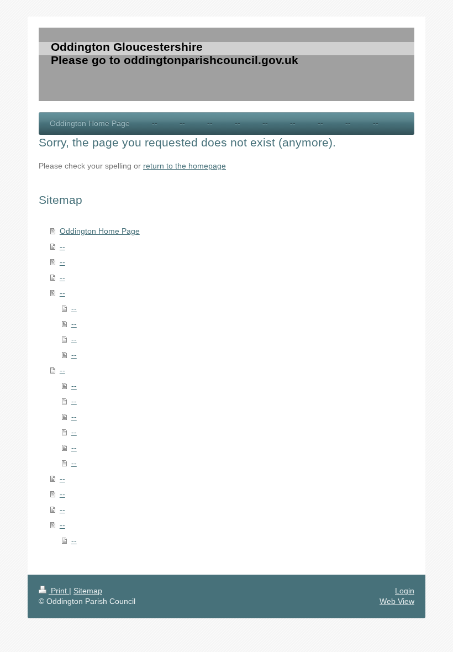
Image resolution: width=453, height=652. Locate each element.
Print (59, 590)
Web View (397, 601)
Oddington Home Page (100, 231)
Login (404, 590)
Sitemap (87, 590)
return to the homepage (184, 165)
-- (62, 246)
